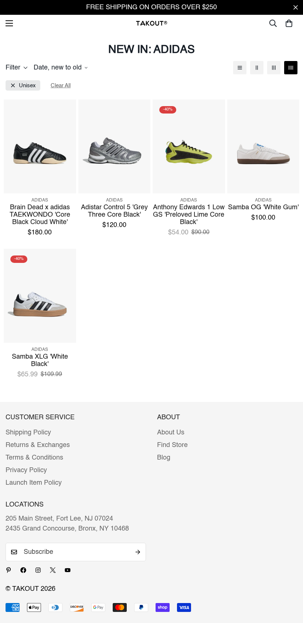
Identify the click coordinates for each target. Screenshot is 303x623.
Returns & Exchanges (38, 445)
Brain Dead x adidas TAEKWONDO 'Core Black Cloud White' (40, 215)
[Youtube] (68, 570)
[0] (288, 23)
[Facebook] (23, 570)
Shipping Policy (28, 432)
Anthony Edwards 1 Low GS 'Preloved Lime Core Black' (189, 215)
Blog (163, 457)
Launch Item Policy (34, 483)
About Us (170, 432)
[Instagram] (38, 570)
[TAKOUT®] (151, 23)
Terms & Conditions (34, 457)
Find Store (172, 445)
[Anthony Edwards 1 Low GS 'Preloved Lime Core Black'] (189, 146)
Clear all (61, 85)
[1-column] (239, 67)
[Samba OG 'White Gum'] (263, 146)
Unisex (27, 85)
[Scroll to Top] (288, 582)
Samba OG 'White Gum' (263, 207)
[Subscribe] (138, 552)
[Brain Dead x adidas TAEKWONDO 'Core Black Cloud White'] (40, 146)
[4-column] (290, 67)
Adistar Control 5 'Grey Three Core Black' (114, 211)
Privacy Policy (26, 470)
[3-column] (273, 67)
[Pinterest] (8, 570)
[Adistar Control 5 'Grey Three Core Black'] (114, 146)
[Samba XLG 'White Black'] (40, 296)
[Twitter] (53, 570)
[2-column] (256, 67)
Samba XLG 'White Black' (40, 360)
